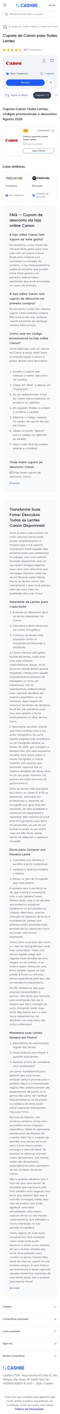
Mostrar (25, 82)
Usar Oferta (38, 151)
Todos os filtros (19, 95)
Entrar (52, 5)
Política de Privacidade (29, 1409)
